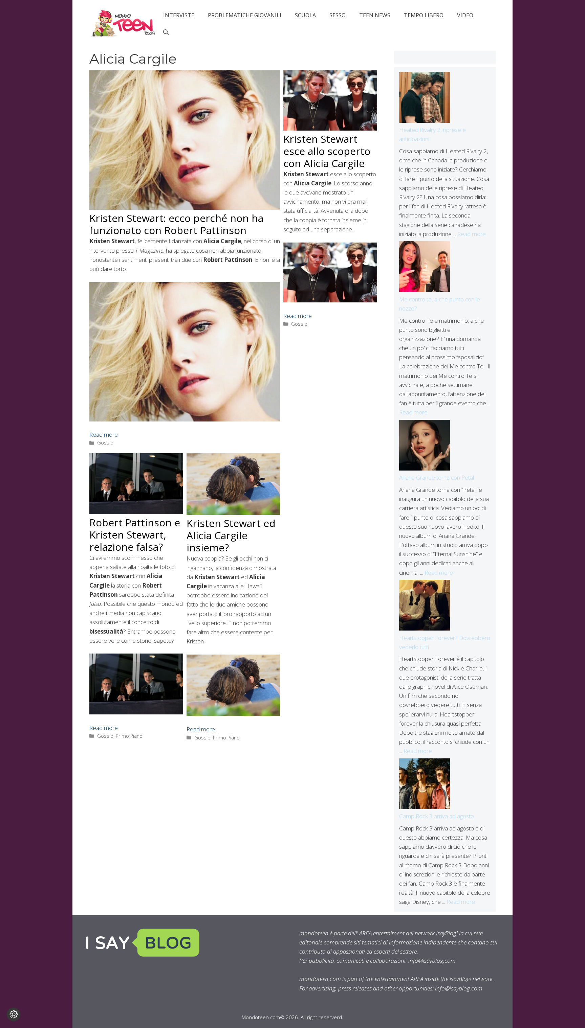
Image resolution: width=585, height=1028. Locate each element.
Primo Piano (129, 736)
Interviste (178, 15)
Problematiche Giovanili (244, 15)
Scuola (305, 15)
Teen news (374, 15)
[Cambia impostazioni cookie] (13, 1014)
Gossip (105, 442)
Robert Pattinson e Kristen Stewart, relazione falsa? (134, 535)
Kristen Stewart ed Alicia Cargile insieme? (231, 535)
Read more (103, 434)
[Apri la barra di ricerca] (165, 32)
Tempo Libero (423, 15)
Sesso (337, 15)
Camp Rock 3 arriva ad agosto (436, 816)
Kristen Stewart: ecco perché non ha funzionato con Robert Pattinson (176, 224)
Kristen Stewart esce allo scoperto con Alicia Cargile (326, 151)
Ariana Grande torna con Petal (436, 477)
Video (465, 15)
